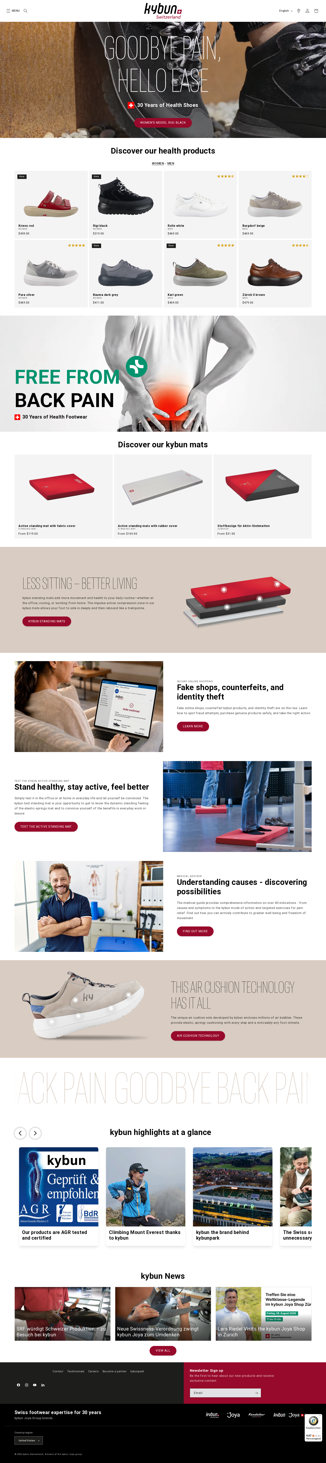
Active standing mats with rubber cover (148, 526)
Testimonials (76, 1371)
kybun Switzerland (33, 1454)
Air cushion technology (198, 1035)
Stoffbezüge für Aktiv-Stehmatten (244, 526)
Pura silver (26, 294)
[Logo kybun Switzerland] (212, 1415)
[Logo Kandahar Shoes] (257, 1415)
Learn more (193, 726)
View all (163, 1350)
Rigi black (100, 225)
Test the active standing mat (46, 826)
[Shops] (298, 11)
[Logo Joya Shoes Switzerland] (233, 1415)
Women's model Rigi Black (163, 123)
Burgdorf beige (253, 225)
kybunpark (137, 1371)
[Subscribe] (256, 1393)
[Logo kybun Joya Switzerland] (292, 1415)
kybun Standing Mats (46, 621)
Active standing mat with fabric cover (46, 526)
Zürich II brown (253, 294)
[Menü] (320, 1416)
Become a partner (115, 1371)
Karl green (175, 294)
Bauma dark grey (105, 294)
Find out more (195, 931)
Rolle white (176, 225)
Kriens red (26, 225)
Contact (58, 1371)
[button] (8, 11)
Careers (93, 1371)
